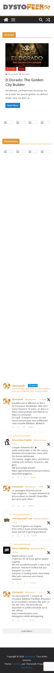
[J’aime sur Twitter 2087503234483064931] (24, 427)
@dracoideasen (40, 440)
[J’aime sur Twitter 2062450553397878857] (24, 506)
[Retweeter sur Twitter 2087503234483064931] (19, 427)
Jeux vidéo (11, 69)
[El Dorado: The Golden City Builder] (27, 55)
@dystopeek (30, 399)
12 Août (42, 399)
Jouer (21, 69)
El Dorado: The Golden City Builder (24, 82)
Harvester (26, 74)
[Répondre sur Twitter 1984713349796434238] (13, 536)
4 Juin (41, 486)
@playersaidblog (41, 518)
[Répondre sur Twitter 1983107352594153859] (13, 583)
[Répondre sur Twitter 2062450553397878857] (13, 506)
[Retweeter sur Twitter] (10, 436)
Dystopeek (17, 399)
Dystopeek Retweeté (21, 436)
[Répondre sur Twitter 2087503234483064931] (13, 427)
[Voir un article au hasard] (48, 19)
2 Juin (14, 444)
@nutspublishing (38, 548)
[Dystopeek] (6, 19)
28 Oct (15, 552)
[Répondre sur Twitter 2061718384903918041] (13, 478)
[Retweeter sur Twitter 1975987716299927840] (19, 620)
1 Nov (14, 522)
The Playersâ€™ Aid (22, 518)
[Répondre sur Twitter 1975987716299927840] (13, 620)
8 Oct (41, 592)
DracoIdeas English (22, 440)
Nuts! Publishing (20, 548)
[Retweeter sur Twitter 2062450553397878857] (19, 506)
